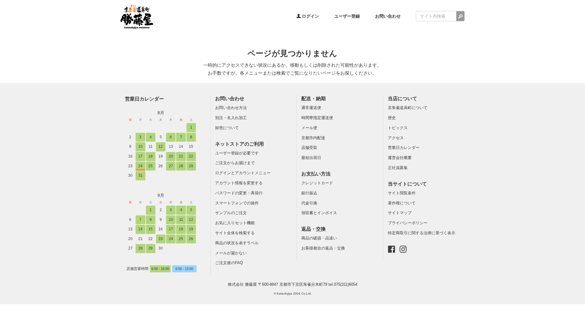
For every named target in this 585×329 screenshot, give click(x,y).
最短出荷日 (311, 157)
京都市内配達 (313, 138)
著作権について (402, 203)
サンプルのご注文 (231, 212)
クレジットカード (317, 183)
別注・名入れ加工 (231, 117)
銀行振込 (309, 193)
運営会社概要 (400, 157)
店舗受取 (309, 147)
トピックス (398, 128)
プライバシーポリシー (407, 223)
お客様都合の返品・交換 (323, 248)
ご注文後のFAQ (229, 262)
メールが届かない (231, 253)
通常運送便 (311, 107)
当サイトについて (407, 183)
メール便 (309, 128)
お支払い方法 (316, 173)
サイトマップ (400, 212)
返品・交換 (313, 229)
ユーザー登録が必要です (237, 153)
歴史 (392, 117)
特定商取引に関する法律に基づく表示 (421, 233)
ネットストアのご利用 (239, 144)
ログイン (310, 16)
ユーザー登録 (347, 16)
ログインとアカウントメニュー (243, 173)
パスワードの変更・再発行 (239, 193)
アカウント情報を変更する (239, 183)
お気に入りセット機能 (235, 223)
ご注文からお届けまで (235, 163)
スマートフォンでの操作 (237, 203)
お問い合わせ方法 (231, 107)
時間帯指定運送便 (317, 117)
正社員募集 (398, 167)
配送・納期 (313, 98)
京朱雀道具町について (407, 107)
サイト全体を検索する (235, 233)
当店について (402, 98)
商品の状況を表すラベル (237, 243)
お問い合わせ (388, 16)
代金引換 (309, 203)
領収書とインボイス (319, 212)
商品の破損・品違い (319, 238)
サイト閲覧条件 (402, 193)
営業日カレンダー (144, 98)
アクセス (396, 138)
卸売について (227, 128)
